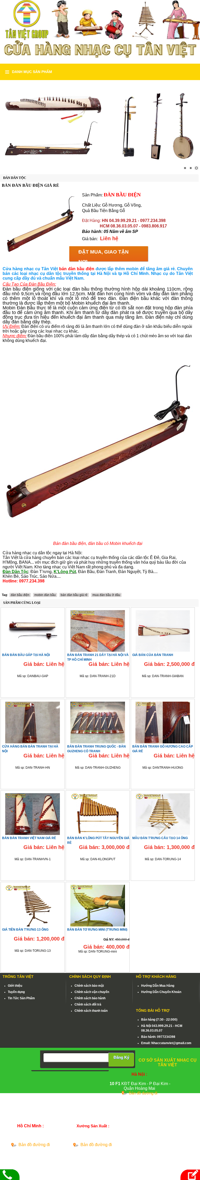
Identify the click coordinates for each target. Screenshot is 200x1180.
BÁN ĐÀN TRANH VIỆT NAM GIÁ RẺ (29, 838)
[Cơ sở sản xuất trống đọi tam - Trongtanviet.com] (100, 20)
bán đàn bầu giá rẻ (74, 595)
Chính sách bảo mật (89, 986)
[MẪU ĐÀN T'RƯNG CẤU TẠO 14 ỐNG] (162, 813)
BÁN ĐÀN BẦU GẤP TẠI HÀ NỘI (26, 655)
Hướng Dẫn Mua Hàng (157, 986)
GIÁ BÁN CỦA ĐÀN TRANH (152, 655)
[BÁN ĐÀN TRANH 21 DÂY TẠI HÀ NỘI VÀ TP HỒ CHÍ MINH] (97, 630)
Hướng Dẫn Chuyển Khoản (161, 992)
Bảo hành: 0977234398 (158, 1037)
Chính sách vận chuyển (91, 992)
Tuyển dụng (16, 992)
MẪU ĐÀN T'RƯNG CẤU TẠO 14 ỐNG (160, 838)
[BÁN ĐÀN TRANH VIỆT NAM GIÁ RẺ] (32, 813)
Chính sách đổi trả (87, 1004)
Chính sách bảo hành (89, 998)
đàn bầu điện (20, 595)
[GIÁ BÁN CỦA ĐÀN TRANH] (162, 630)
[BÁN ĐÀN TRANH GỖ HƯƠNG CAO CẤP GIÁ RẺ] (162, 721)
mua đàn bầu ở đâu (106, 595)
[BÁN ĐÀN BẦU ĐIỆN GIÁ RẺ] (40, 224)
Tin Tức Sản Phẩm (21, 998)
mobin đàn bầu (45, 595)
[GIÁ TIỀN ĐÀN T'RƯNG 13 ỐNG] (32, 904)
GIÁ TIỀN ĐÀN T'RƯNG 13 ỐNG (25, 929)
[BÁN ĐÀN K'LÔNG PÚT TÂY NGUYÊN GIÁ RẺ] (97, 813)
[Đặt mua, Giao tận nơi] (189, 1174)
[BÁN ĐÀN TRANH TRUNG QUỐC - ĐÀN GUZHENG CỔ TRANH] (97, 721)
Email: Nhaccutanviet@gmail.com (166, 1043)
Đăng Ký (121, 1057)
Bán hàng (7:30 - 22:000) (159, 1019)
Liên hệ (109, 238)
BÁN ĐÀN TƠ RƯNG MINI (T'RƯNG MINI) (97, 929)
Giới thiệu (15, 986)
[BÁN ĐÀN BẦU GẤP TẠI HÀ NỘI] (32, 630)
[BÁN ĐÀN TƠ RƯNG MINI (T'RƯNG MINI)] (97, 904)
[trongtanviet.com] (100, 126)
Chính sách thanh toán (91, 1011)
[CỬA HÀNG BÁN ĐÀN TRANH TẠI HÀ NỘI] (32, 721)
